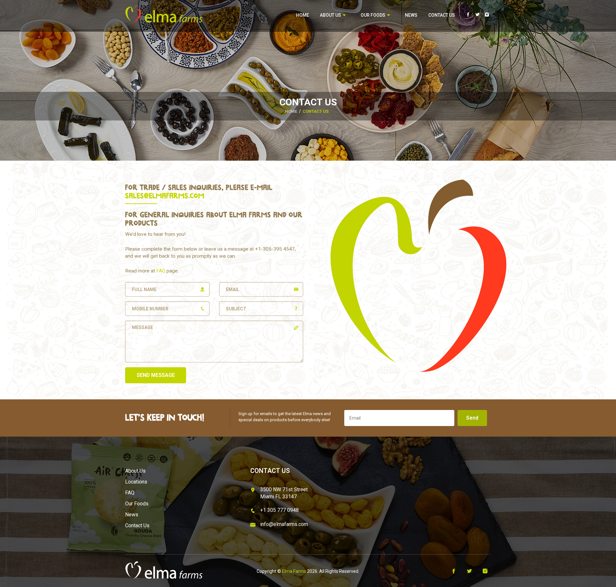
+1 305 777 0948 (279, 510)
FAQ (160, 271)
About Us (331, 15)
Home (302, 15)
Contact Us (441, 15)
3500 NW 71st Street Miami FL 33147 (284, 493)
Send (472, 418)
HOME (291, 111)
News (411, 15)
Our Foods (373, 15)
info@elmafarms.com (284, 524)
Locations (136, 482)
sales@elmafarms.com (164, 195)
